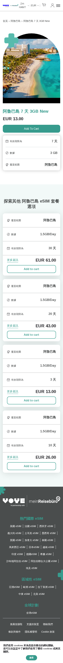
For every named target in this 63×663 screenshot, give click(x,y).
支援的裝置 (33, 624)
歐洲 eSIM (28, 587)
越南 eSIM (48, 547)
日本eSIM (34, 547)
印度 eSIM (17, 554)
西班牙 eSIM (46, 526)
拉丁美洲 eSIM (46, 587)
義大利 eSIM (14, 533)
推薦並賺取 (16, 624)
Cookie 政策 (48, 631)
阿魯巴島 (15, 21)
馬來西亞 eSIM (17, 547)
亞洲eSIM (14, 587)
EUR (33, 5)
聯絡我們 (48, 624)
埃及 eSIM (31, 568)
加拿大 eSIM (31, 540)
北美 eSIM (38, 594)
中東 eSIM (24, 594)
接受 (31, 657)
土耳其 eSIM (31, 533)
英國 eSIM (15, 540)
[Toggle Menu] (58, 5)
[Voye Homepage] (10, 5)
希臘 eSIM (45, 554)
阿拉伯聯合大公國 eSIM (44, 561)
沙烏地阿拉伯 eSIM (16, 561)
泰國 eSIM (47, 540)
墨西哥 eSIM (48, 533)
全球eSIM (31, 612)
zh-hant (22, 5)
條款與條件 (14, 631)
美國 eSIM (15, 526)
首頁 (5, 21)
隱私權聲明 (31, 631)
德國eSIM (31, 554)
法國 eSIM (30, 526)
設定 (15, 648)
